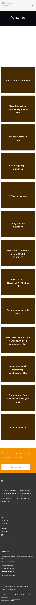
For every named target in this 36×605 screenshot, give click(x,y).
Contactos (4, 531)
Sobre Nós (4, 520)
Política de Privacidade (8, 586)
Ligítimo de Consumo (9, 589)
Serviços (4, 523)
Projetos (4, 529)
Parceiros (4, 526)
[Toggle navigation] (28, 5)
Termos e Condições (22, 586)
